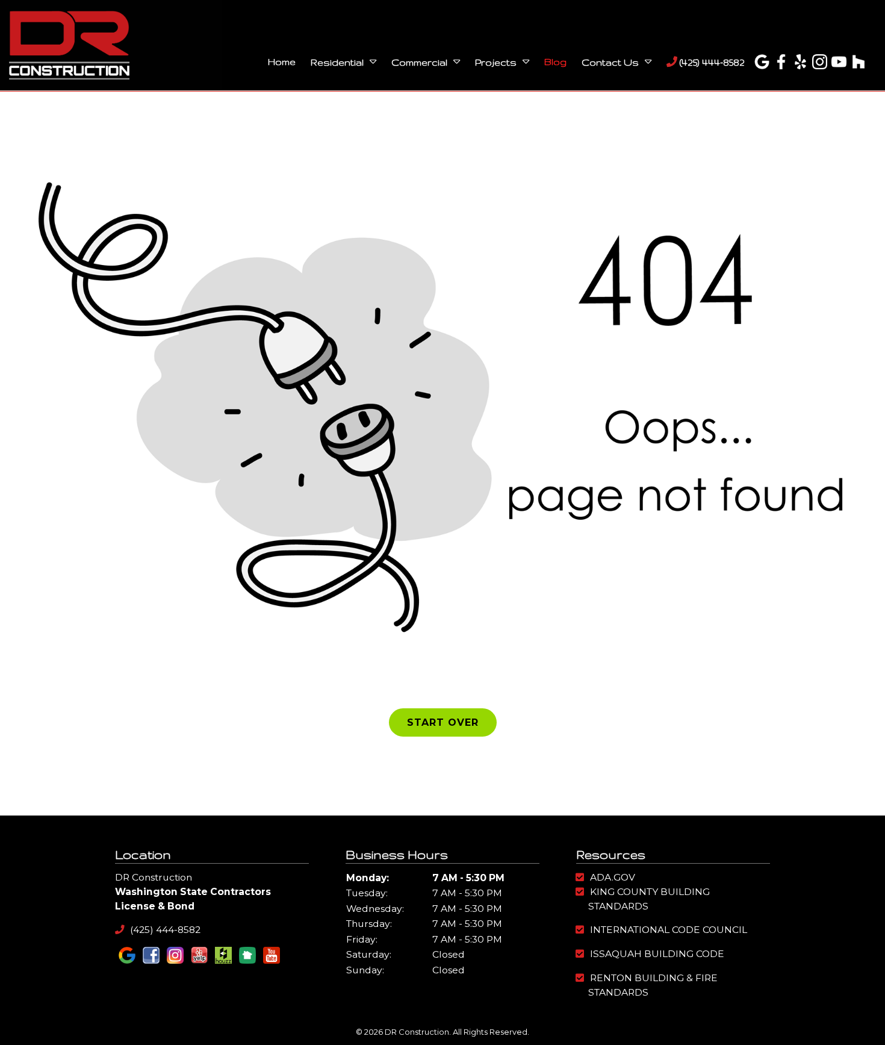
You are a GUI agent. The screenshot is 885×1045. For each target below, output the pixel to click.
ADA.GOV (612, 877)
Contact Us (610, 62)
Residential (337, 62)
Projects (496, 62)
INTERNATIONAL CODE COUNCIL (668, 929)
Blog (555, 62)
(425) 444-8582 (711, 62)
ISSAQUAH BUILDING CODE (657, 953)
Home (282, 62)
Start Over (443, 722)
